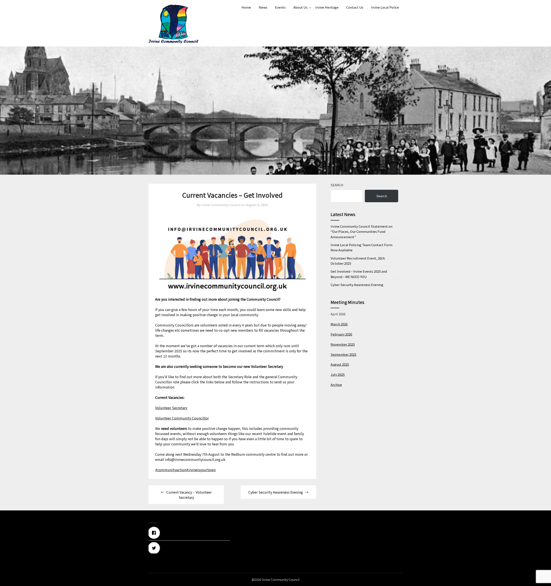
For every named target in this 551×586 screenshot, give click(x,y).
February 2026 (341, 334)
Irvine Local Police (385, 7)
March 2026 (339, 324)
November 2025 (343, 344)
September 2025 (343, 354)
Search (337, 185)
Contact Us (354, 7)
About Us (300, 7)
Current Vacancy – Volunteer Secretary (189, 495)
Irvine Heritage (327, 7)
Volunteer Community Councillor (182, 418)
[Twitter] (189, 548)
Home (246, 7)
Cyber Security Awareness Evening (275, 492)
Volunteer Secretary (171, 407)
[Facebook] (189, 532)
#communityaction (170, 469)
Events (280, 7)
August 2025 (340, 364)
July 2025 (338, 374)
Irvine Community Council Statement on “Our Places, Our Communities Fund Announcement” (361, 231)
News (263, 7)
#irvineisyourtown (201, 469)
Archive (336, 384)
